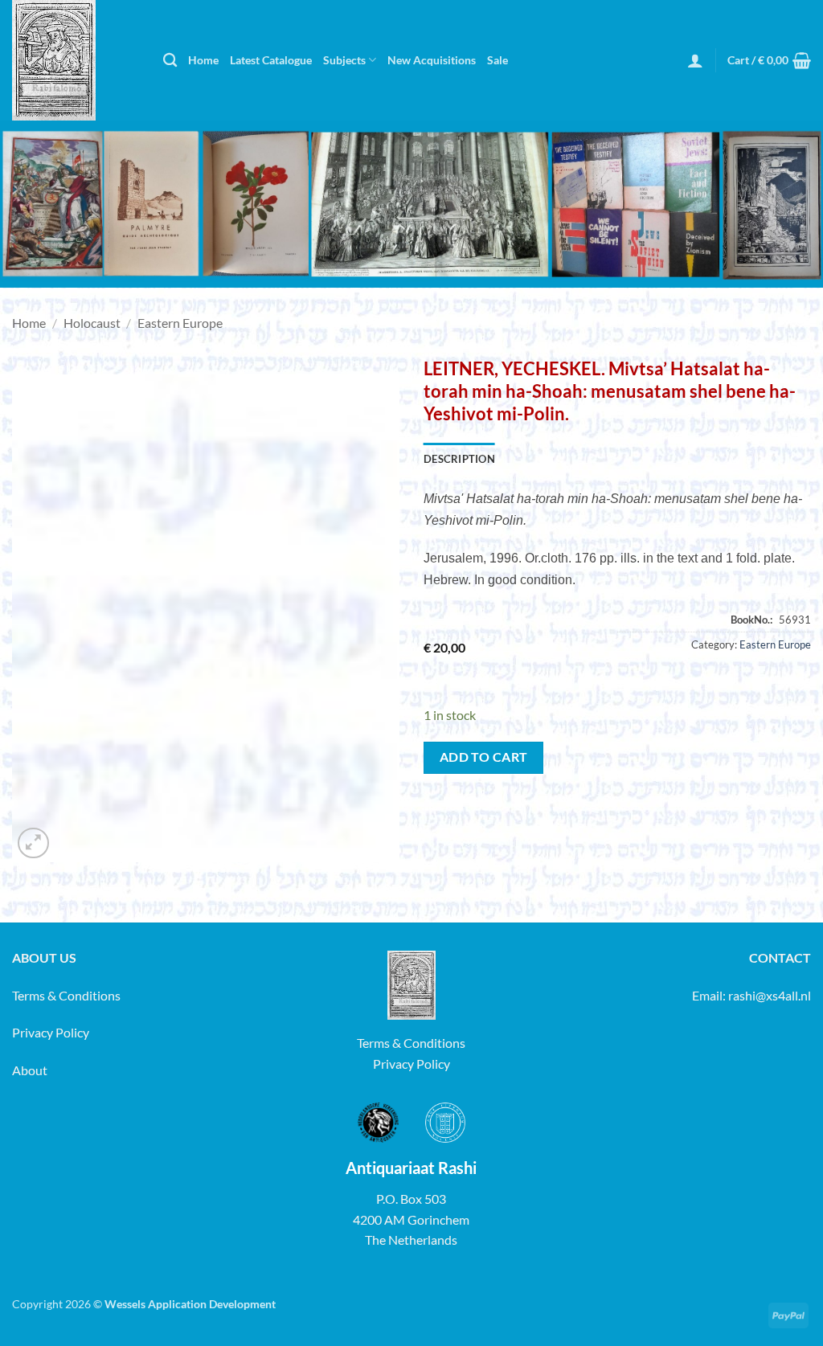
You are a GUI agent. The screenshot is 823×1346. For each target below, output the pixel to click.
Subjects (344, 60)
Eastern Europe (180, 322)
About (29, 1070)
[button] (695, 60)
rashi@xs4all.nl (769, 995)
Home (203, 60)
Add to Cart (484, 757)
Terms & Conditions (66, 995)
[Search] (170, 60)
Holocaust (92, 322)
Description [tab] (459, 458)
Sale (497, 60)
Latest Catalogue (271, 60)
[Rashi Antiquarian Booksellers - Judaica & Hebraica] (75, 60)
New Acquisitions (431, 60)
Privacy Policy (50, 1032)
